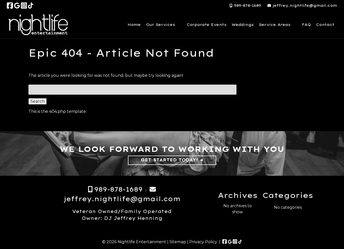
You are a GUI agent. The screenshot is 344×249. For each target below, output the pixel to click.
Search (37, 101)
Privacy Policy (203, 241)
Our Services (160, 24)
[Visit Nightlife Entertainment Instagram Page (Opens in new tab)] (24, 5)
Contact (325, 24)
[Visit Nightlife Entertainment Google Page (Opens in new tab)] (17, 6)
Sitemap (177, 241)
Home (134, 24)
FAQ (306, 24)
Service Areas (274, 24)
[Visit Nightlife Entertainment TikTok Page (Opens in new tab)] (30, 6)
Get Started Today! (169, 159)
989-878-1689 (247, 5)
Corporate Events (206, 24)
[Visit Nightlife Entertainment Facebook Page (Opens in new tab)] (10, 5)
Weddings (243, 24)
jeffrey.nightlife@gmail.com (304, 5)
